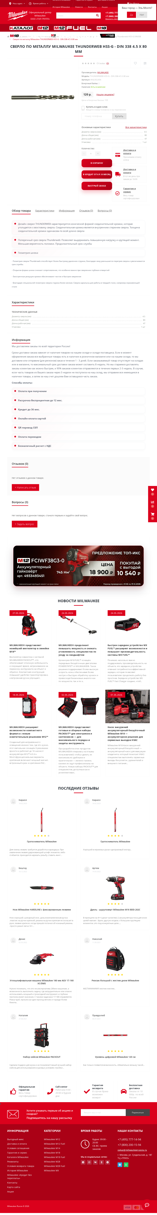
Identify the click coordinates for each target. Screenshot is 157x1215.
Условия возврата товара (20, 1166)
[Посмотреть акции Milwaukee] (78, 566)
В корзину (97, 163)
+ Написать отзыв (25, 487)
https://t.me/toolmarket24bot (83, 1162)
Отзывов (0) (86, 210)
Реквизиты (13, 1161)
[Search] (97, 15)
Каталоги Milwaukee (18, 1157)
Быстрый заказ (97, 185)
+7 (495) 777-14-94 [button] (129, 1139)
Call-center (61, 1086)
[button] (152, 516)
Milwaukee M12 (52, 1139)
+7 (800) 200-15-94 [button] (129, 1145)
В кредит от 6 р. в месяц (97, 174)
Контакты (92, 7)
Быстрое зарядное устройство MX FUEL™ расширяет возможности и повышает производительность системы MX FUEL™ (127, 650)
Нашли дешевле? (105, 94)
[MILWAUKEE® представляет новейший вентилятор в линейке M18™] (29, 624)
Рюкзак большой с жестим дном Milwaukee (115, 980)
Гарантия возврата (97, 1087)
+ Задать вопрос (24, 524)
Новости (79, 7)
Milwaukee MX (51, 1170)
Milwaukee (103, 72)
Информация (67, 210)
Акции (105, 7)
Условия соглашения (18, 1148)
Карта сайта (13, 1187)
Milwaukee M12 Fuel (54, 1143)
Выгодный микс (15, 1139)
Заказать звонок (112, 19)
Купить (119, 116)
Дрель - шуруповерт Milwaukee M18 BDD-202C (115, 909)
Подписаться (138, 1112)
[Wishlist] (135, 63)
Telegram (120, 1164)
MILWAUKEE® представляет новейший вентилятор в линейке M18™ (29, 648)
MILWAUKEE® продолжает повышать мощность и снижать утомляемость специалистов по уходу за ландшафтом (78, 650)
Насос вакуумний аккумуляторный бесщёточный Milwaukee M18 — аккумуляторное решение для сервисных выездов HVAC (126, 733)
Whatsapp (126, 1164)
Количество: (88, 148)
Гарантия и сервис (129, 190)
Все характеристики (136, 127)
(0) (107, 63)
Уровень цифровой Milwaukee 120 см (115, 1056)
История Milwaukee (61, 7)
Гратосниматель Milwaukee (42, 841)
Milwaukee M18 (52, 1152)
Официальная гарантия (27, 1088)
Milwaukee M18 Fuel (54, 1157)
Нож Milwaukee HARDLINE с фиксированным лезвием (42, 909)
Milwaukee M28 (52, 1161)
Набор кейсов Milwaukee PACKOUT (41, 1056)
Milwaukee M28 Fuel (54, 1166)
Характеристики (44, 210)
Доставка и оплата (129, 152)
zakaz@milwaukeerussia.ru (132, 1150)
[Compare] (145, 63)
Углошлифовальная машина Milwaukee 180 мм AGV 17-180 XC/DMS (42, 982)
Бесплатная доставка (135, 1087)
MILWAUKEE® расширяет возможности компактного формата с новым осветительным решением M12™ (29, 732)
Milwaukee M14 (52, 1148)
